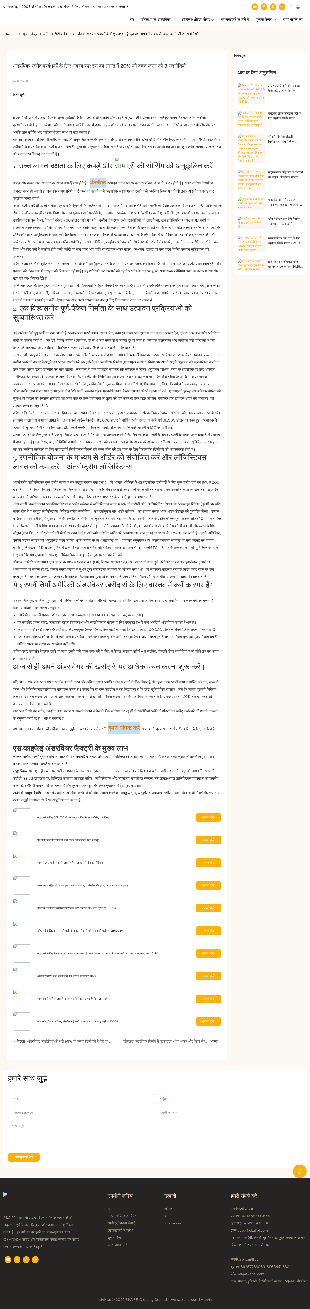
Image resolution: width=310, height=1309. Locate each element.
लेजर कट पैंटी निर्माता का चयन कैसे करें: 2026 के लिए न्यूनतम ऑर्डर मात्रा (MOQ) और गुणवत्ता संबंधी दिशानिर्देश (285, 88)
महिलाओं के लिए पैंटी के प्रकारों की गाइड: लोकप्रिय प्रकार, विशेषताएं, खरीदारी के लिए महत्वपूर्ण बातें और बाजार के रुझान (285, 174)
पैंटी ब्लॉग (61, 34)
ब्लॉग (46, 34)
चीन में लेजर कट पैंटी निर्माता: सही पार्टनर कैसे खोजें (284, 221)
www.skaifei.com (184, 1299)
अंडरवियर (98, 183)
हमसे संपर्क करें (124, 728)
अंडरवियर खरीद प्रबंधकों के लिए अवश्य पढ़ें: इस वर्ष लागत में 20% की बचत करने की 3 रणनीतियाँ (135, 34)
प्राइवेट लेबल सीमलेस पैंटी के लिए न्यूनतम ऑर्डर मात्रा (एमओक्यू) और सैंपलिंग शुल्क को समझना (284, 115)
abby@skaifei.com (252, 1230)
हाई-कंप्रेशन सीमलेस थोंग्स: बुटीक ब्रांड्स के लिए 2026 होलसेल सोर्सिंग (284, 264)
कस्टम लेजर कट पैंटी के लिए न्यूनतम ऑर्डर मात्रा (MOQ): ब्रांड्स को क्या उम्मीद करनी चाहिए (285, 240)
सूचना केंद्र (29, 34)
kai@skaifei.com (250, 1274)
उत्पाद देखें (208, 817)
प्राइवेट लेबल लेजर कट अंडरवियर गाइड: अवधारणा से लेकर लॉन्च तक (284, 202)
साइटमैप (206, 1299)
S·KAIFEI (10, 34)
